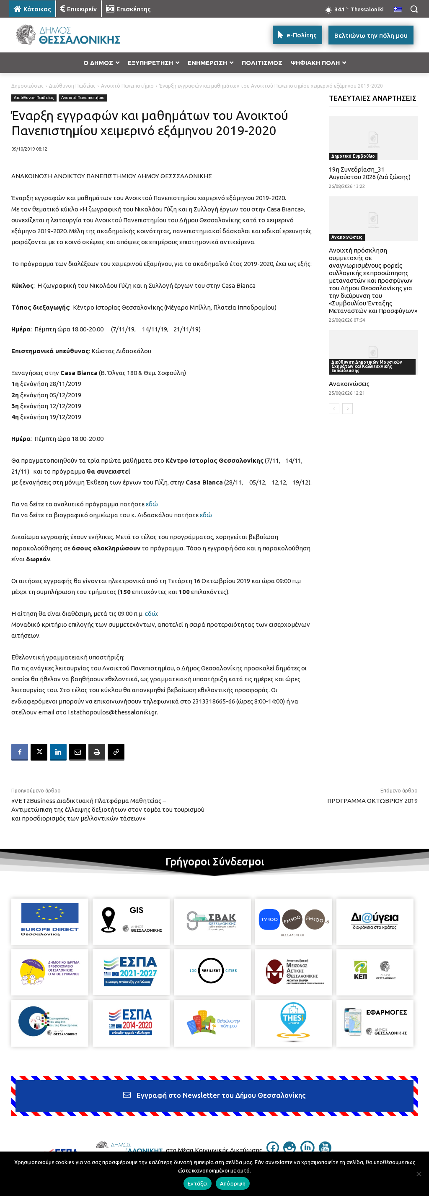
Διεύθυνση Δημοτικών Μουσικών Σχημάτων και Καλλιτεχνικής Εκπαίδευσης (366, 366)
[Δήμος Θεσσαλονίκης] (58, 35)
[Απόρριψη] (418, 1174)
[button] (414, 9)
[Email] (77, 752)
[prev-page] (334, 408)
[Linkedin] (58, 752)
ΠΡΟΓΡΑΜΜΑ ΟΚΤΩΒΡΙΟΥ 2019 (372, 800)
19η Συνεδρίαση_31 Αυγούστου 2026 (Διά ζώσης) (370, 173)
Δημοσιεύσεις (27, 86)
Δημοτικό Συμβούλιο (353, 156)
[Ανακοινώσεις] (373, 352)
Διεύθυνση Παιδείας (72, 86)
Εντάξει (197, 1183)
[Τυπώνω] (96, 752)
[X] (39, 752)
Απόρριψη (233, 1183)
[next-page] (347, 408)
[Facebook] (19, 752)
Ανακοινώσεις (346, 237)
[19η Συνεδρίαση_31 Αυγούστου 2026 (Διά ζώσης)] (373, 138)
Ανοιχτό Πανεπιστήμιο (127, 86)
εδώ (152, 504)
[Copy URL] (116, 752)
